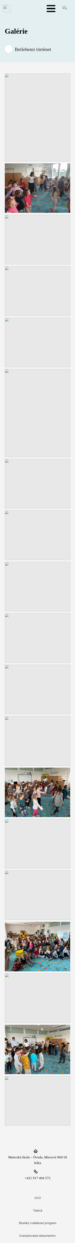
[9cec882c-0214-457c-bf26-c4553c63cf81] (37, 483)
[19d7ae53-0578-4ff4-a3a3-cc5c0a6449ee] (37, 638)
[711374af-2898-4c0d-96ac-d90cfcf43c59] (37, 792)
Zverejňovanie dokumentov (37, 1236)
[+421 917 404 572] (37, 1172)
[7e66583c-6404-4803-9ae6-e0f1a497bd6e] (37, 342)
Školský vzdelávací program (37, 1223)
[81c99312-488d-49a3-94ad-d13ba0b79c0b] (37, 689)
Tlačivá (37, 1210)
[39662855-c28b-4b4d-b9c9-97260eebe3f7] (37, 895)
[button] (51, 8)
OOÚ (37, 1198)
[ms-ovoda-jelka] (6, 8)
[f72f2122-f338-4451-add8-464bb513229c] (37, 1101)
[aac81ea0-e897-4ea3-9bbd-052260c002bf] (37, 998)
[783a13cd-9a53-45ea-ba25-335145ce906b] (37, 740)
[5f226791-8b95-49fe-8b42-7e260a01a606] (37, 239)
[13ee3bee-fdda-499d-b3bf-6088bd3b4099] (37, 586)
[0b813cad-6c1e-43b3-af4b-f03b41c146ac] (37, 117)
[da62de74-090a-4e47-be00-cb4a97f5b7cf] (37, 1049)
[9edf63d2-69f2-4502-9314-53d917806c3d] (37, 535)
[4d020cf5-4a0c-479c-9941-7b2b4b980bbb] (37, 188)
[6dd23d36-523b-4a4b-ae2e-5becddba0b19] (37, 291)
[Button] (8, 49)
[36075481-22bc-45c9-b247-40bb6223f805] (37, 843)
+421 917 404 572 (38, 1178)
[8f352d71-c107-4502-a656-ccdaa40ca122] (37, 413)
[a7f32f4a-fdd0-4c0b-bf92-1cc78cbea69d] (37, 946)
